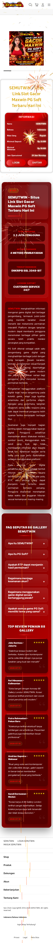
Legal (25, 937)
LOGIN (16, 162)
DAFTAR (37, 162)
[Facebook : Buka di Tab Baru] (18, 931)
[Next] (50, 471)
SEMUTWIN (14, 308)
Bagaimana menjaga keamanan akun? (20, 580)
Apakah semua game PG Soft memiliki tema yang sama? (25, 610)
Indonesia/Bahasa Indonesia (15, 917)
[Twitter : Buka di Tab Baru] (23, 931)
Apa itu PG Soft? (18, 553)
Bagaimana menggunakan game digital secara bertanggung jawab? (23, 594)
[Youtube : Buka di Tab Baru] (35, 931)
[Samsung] (8, 4)
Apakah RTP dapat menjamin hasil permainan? (25, 566)
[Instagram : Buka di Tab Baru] (29, 931)
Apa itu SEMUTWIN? (20, 543)
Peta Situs (35, 937)
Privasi (16, 937)
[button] (36, 5)
